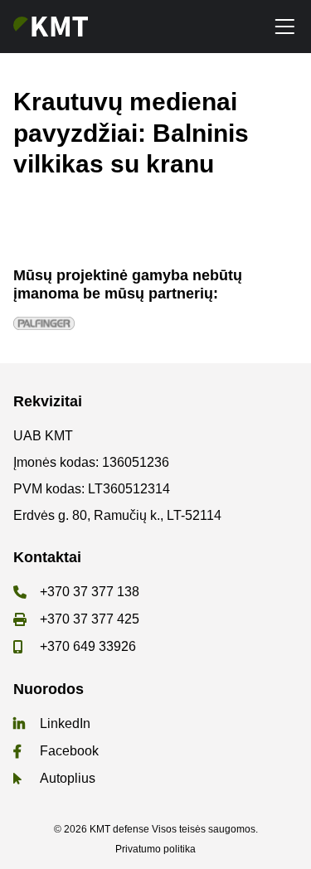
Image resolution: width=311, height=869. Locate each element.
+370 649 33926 (88, 646)
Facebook (69, 751)
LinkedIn (65, 723)
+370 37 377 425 (89, 619)
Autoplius (67, 778)
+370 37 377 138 (89, 592)
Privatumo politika (155, 849)
